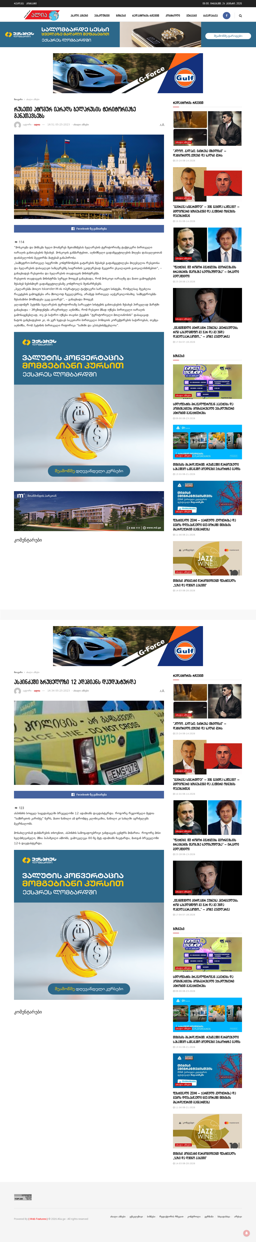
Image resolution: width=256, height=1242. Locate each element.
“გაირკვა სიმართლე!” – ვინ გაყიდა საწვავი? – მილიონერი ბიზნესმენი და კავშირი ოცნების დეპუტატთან (206, 211)
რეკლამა (19, 3)
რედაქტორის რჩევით (145, 15)
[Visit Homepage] (42, 15)
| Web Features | (38, 1218)
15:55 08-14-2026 (185, 221)
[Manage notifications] (246, 1233)
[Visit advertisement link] (128, 76)
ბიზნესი (121, 15)
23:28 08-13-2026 (185, 281)
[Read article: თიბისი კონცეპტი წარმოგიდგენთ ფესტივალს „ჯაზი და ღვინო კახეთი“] (207, 558)
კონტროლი (173, 15)
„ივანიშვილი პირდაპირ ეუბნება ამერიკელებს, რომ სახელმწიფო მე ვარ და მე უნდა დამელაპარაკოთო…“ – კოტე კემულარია (205, 332)
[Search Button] (240, 15)
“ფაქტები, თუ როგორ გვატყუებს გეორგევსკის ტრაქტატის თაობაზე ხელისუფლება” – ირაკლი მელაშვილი (206, 271)
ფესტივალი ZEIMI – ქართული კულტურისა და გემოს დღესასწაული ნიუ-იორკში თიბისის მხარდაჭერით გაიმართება (204, 524)
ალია (37, 124)
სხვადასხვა (210, 15)
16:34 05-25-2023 (58, 690)
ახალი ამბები (79, 15)
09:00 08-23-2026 (185, 418)
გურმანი (191, 15)
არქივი (238, 1216)
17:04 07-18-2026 (185, 342)
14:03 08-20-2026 (185, 590)
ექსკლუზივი (102, 15)
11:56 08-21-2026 (185, 535)
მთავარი (18, 99)
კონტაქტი (31, 3)
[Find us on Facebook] (226, 15)
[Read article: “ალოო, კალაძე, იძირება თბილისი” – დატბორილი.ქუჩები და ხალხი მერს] (207, 128)
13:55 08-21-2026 (185, 474)
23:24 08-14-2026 (185, 160)
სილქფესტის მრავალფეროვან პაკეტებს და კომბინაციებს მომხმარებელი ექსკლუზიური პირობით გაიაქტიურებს (203, 408)
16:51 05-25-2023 (58, 124)
